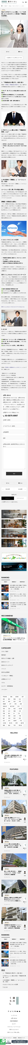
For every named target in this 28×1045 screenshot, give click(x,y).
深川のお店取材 (5, 672)
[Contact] (19, 1011)
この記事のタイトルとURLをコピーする (14, 57)
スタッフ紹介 (4, 651)
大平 (10, 703)
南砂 (9, 725)
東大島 (10, 723)
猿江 (9, 713)
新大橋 (20, 708)
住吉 (20, 699)
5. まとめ (5, 987)
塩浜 (14, 701)
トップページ (14, 1015)
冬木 (19, 706)
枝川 (4, 701)
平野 (20, 701)
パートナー (4, 689)
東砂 (4, 711)
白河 (9, 711)
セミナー (14, 1023)
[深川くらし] (9, 2)
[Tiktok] (10, 1011)
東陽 (14, 699)
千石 (21, 720)
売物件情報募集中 (14, 1021)
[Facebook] (15, 1011)
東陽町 (4, 703)
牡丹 (4, 715)
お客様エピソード (6, 679)
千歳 (20, 715)
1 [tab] (12, 632)
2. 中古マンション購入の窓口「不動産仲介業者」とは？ (14, 976)
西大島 (20, 725)
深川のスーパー (5, 661)
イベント (18, 591)
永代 (9, 720)
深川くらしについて (14, 1029)
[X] (12, 1011)
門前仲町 (5, 696)
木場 (9, 718)
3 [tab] (15, 632)
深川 (4, 720)
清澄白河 (5, 706)
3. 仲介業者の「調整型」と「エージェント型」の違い (14, 981)
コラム (18, 599)
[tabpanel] (14, 630)
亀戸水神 (12, 706)
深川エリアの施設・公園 (7, 658)
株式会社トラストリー (11, 385)
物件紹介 (3, 655)
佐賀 (14, 715)
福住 (4, 699)
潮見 (9, 701)
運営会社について (21, 1037)
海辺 (14, 708)
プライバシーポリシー (10, 404)
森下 (23, 696)
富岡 (17, 723)
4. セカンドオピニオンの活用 (10, 984)
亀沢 (9, 699)
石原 (20, 718)
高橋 (11, 696)
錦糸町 (17, 696)
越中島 (22, 723)
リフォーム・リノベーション (14, 1026)
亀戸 (4, 718)
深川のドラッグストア (7, 665)
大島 (20, 711)
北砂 (9, 708)
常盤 (4, 713)
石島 (16, 703)
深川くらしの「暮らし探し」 (14, 1032)
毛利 (4, 708)
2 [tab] (14, 632)
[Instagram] (8, 1011)
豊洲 (4, 725)
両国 (9, 715)
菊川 (14, 718)
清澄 (21, 703)
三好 (19, 713)
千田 (14, 725)
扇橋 (14, 711)
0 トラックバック (20, 498)
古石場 (4, 723)
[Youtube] (17, 1011)
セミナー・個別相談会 (7, 686)
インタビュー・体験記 (7, 675)
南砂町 (15, 720)
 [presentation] (26, 735)
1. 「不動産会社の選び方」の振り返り (12, 973)
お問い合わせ (14, 1018)
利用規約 (15, 1037)
